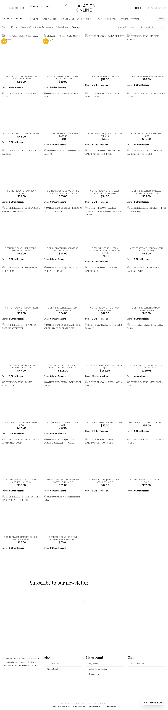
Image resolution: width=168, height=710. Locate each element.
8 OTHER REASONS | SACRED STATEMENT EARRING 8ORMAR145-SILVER (105, 250)
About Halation (54, 663)
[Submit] (163, 19)
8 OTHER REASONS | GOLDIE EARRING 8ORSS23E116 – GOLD (63, 480)
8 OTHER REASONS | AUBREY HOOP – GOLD (63, 423)
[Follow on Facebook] (11, 674)
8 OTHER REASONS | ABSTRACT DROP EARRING (105, 134)
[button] (136, 8)
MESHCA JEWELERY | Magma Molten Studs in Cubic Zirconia (21, 77)
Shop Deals (68, 19)
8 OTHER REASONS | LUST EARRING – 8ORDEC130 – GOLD (63, 249)
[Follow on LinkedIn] (31, 674)
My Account (94, 663)
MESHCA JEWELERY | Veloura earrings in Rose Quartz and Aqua (146, 366)
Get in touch (52, 669)
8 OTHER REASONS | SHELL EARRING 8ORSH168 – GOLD (105, 480)
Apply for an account (98, 669)
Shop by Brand (84, 19)
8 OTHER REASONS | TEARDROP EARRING (21, 134)
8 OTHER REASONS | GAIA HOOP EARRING (21, 192)
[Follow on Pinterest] (26, 674)
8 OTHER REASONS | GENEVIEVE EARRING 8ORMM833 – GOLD (63, 538)
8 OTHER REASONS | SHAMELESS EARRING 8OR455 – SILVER (104, 192)
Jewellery (63, 27)
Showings (111, 19)
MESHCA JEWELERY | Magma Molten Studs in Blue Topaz (63, 77)
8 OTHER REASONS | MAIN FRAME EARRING (63, 134)
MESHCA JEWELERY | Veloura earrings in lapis (104, 366)
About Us (33, 19)
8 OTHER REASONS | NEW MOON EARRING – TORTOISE (21, 366)
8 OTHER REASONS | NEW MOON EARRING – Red (104, 309)
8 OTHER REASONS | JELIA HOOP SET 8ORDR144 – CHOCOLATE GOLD (63, 366)
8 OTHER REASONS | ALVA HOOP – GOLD (146, 422)
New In (99, 19)
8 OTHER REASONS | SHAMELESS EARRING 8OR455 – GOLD (146, 192)
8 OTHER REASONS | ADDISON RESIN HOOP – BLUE (21, 309)
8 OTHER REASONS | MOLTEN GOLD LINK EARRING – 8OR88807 (21, 538)
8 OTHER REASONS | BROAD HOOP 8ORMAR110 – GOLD (21, 480)
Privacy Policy (79, 703)
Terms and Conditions (97, 703)
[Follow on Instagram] (16, 674)
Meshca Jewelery (17, 87)
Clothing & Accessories (41, 27)
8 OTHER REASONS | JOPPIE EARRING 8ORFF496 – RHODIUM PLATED (63, 192)
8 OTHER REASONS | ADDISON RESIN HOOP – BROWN (146, 249)
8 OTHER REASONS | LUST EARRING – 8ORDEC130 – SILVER (21, 249)
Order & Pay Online (130, 19)
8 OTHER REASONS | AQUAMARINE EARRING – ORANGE (63, 309)
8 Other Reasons (100, 85)
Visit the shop (137, 663)
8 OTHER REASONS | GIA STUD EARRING (146, 76)
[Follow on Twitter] (21, 674)
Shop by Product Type (14, 27)
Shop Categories (50, 19)
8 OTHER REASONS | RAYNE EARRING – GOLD (21, 423)
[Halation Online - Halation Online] (84, 8)
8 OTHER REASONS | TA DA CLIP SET (105, 76)
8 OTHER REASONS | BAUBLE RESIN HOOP (146, 134)
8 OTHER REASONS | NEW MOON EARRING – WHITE (146, 309)
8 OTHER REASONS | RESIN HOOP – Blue (104, 422)
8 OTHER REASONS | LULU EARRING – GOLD (146, 480)
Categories (65, 703)
